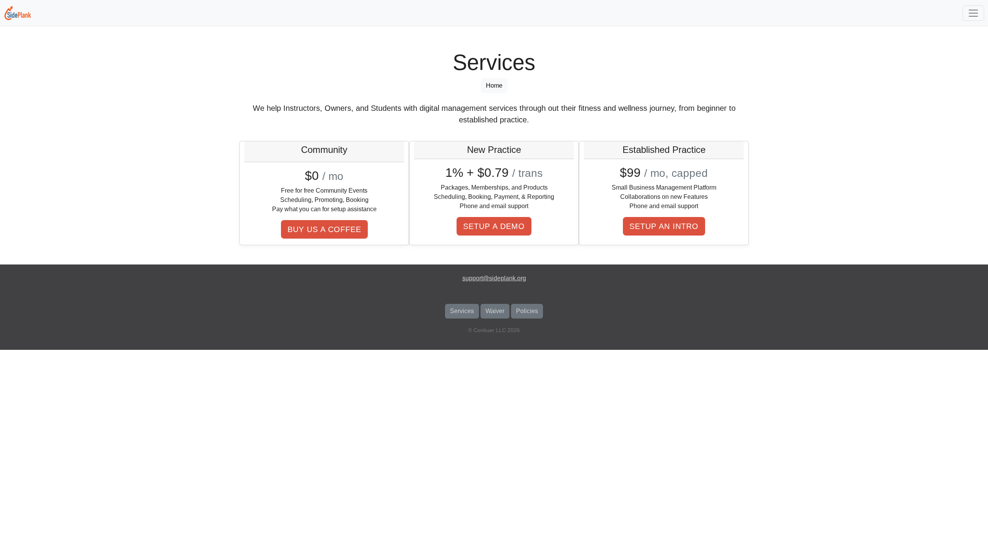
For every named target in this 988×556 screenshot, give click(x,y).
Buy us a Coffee (324, 229)
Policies (527, 311)
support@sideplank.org (494, 278)
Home (494, 85)
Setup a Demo (494, 226)
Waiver (495, 311)
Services (462, 311)
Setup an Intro (664, 226)
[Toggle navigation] (973, 13)
